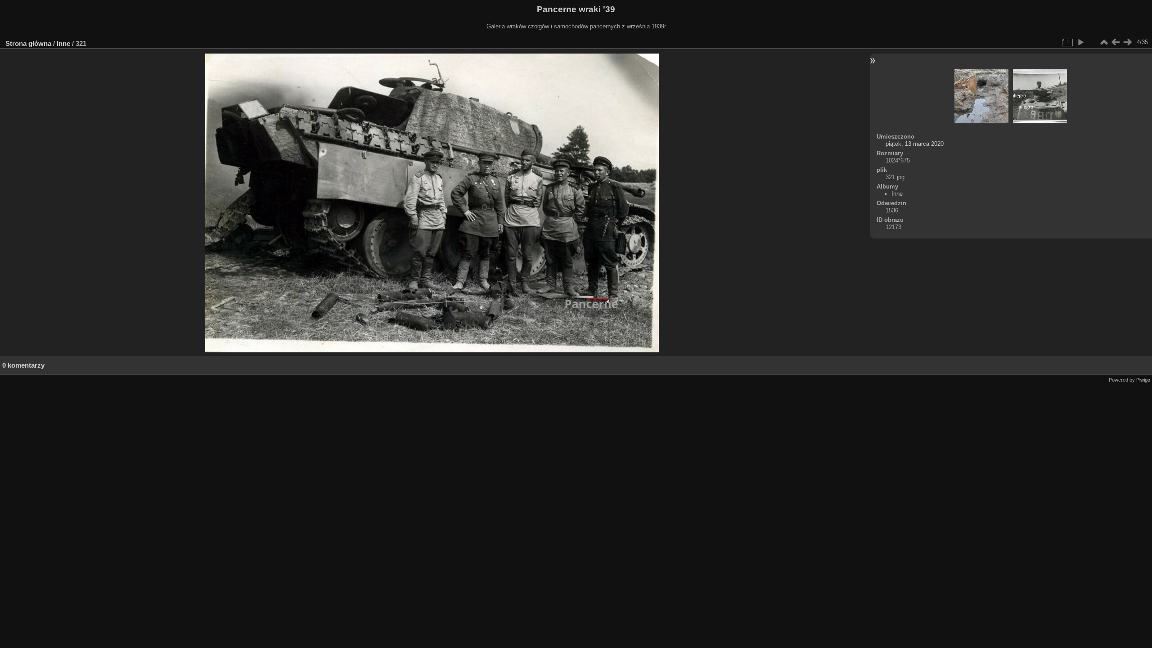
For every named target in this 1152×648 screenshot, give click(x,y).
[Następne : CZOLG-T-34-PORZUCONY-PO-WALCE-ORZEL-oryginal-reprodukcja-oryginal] (1127, 42)
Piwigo (1143, 379)
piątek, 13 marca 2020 (915, 143)
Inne (63, 43)
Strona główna (28, 43)
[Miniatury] (1104, 42)
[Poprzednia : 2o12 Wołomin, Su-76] (1115, 42)
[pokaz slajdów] (1080, 42)
